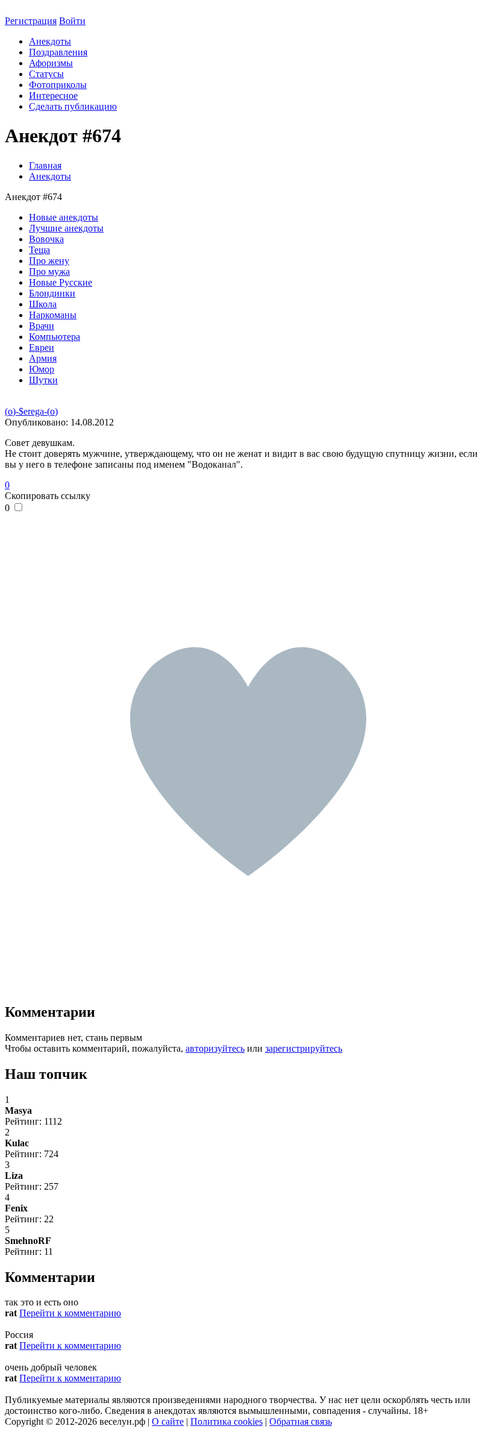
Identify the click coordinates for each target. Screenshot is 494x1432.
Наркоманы (53, 315)
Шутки (43, 380)
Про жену (49, 261)
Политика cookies (226, 1421)
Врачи (41, 326)
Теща (39, 250)
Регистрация (31, 21)
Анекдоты (50, 41)
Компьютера (54, 336)
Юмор (41, 369)
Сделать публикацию (73, 106)
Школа (43, 304)
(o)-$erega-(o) (31, 411)
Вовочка (46, 239)
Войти (72, 21)
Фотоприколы (58, 85)
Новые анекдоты (63, 217)
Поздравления (58, 52)
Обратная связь (300, 1421)
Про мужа (49, 271)
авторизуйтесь (215, 1048)
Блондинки (52, 293)
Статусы (46, 74)
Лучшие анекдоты (66, 228)
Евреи (41, 347)
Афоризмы (51, 63)
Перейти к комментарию (70, 1313)
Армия (43, 358)
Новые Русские (60, 282)
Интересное (53, 95)
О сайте (168, 1421)
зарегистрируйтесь (303, 1048)
